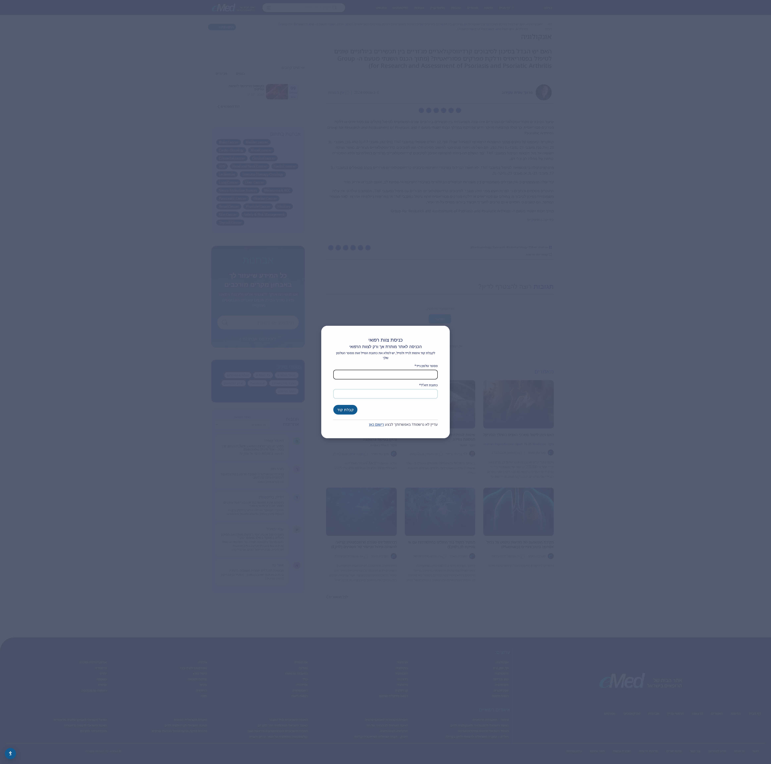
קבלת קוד (345, 409)
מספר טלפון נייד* (426, 366)
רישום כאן (376, 424)
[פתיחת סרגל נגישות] (10, 753)
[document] (385, 382)
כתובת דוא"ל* (428, 385)
